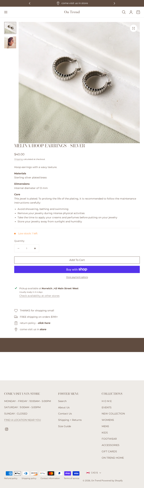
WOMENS (108, 420)
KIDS (105, 432)
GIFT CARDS (109, 451)
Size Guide (64, 426)
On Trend (96, 480)
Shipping (18, 159)
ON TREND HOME (113, 457)
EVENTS (107, 407)
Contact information (50, 478)
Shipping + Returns (70, 420)
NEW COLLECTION (113, 413)
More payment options (77, 277)
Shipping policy (29, 478)
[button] (5, 12)
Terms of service (71, 478)
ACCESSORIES (110, 445)
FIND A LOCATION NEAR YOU (22, 420)
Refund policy (10, 478)
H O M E (107, 401)
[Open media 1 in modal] (133, 28)
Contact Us (65, 413)
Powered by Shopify (112, 480)
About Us (64, 407)
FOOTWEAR (109, 438)
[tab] (10, 28)
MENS (105, 426)
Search (62, 401)
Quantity (19, 240)
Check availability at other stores (39, 295)
